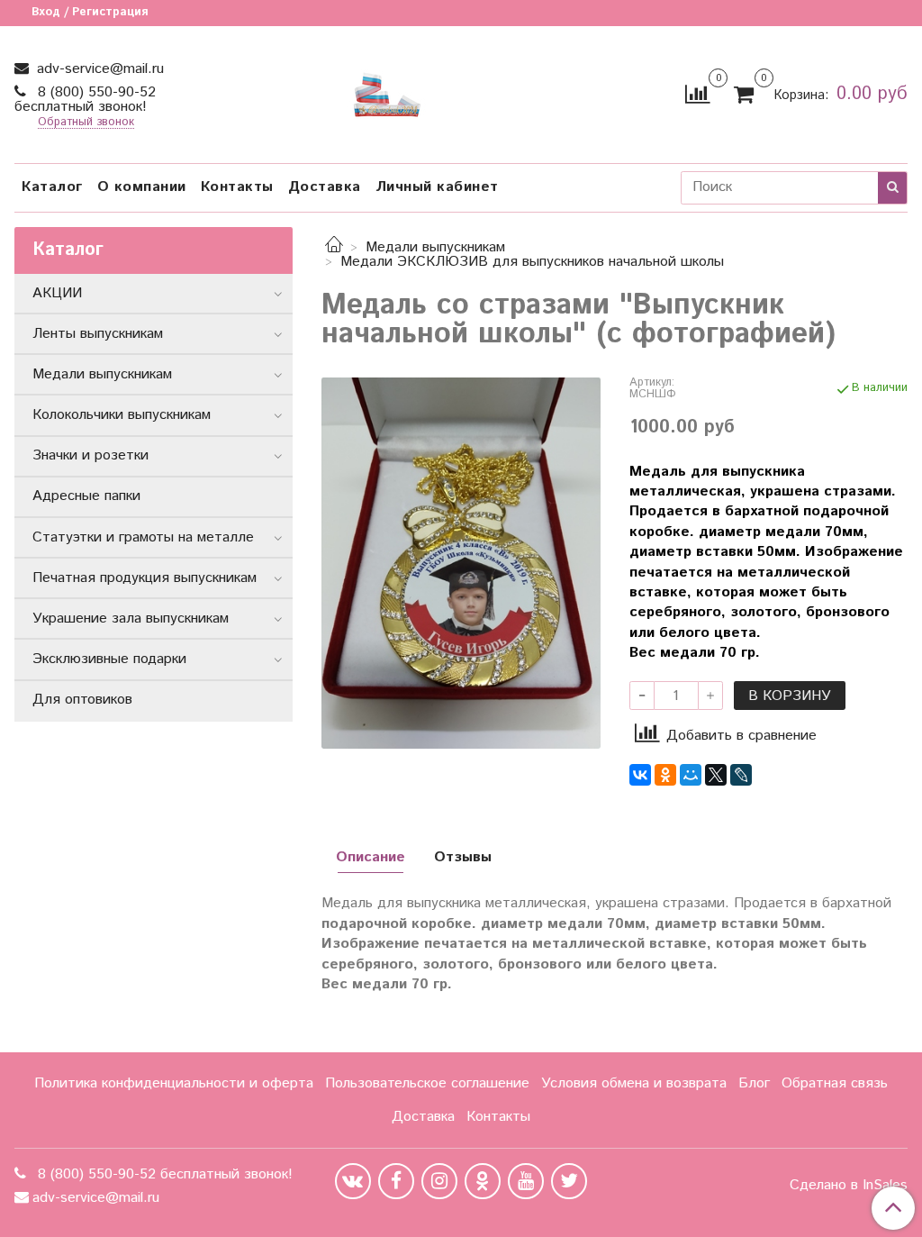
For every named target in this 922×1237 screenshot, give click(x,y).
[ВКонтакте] (640, 775)
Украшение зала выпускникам (130, 618)
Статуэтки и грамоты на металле (143, 537)
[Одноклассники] (665, 775)
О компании (141, 187)
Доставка (324, 187)
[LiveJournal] (741, 775)
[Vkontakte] (353, 1181)
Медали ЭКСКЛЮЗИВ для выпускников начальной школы (532, 261)
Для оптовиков (82, 699)
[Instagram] (439, 1181)
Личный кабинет (437, 187)
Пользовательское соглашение (427, 1083)
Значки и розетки (90, 455)
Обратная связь (835, 1083)
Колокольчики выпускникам (121, 415)
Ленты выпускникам (97, 333)
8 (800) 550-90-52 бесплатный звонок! (85, 99)
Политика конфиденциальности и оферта (173, 1083)
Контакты (237, 187)
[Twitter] (569, 1181)
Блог (754, 1083)
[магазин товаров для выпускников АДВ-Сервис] (387, 90)
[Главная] (334, 247)
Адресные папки (86, 496)
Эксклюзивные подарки (109, 659)
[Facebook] (396, 1181)
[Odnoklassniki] (483, 1181)
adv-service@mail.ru (98, 69)
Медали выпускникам (435, 247)
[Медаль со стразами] (460, 562)
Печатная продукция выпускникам (144, 578)
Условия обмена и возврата (634, 1083)
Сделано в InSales (849, 1185)
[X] (716, 775)
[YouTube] (526, 1181)
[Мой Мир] (690, 775)
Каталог (52, 187)
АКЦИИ (57, 293)
